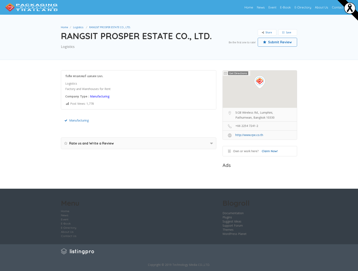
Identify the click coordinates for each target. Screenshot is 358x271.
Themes (228, 230)
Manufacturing (79, 120)
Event (272, 7)
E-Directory (303, 7)
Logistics (78, 27)
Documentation (233, 213)
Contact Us (340, 7)
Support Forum (233, 225)
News (261, 7)
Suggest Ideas (232, 221)
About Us (321, 7)
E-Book (285, 7)
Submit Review (279, 42)
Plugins (227, 217)
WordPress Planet (235, 234)
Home (248, 7)
